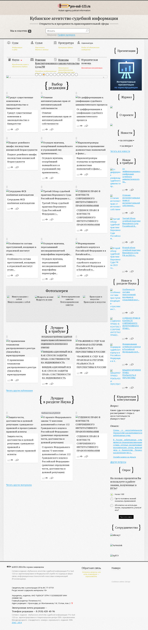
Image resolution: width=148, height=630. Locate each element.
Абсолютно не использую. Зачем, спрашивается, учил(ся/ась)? (128, 507)
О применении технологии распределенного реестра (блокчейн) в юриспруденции (21, 367)
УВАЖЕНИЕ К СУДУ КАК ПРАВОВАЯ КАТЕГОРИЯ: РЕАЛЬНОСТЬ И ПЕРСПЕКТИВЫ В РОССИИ (91, 362)
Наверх (116, 568)
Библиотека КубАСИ (51, 413)
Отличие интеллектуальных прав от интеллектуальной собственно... (131, 200)
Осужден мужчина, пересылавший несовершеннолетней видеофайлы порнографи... (54, 266)
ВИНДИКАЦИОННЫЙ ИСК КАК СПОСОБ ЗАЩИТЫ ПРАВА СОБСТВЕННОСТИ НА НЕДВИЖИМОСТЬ (56, 373)
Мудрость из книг (44, 299)
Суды (15, 42)
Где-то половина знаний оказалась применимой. (125, 499)
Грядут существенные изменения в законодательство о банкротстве (19, 118)
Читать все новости (120, 151)
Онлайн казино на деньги (124, 457)
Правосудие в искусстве (95, 302)
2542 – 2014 (17, 622)
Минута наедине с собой (19, 302)
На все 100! (119, 494)
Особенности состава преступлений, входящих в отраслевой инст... (130, 294)
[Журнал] (111, 106)
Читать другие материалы (19, 484)
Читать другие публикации (19, 390)
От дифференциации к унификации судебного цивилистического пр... (131, 175)
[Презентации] (126, 74)
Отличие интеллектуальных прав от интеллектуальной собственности (57, 118)
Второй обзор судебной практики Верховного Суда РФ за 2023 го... (131, 251)
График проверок (66, 34)
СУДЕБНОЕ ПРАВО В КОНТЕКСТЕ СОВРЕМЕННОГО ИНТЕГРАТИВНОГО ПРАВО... (131, 323)
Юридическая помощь (89, 61)
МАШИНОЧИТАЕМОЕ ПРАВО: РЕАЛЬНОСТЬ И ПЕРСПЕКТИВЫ (131, 374)
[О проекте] (111, 124)
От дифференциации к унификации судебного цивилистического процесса (90, 115)
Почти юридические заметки (69, 303)
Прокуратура (66, 42)
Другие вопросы (118, 462)
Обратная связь (91, 568)
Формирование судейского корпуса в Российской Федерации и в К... (131, 348)
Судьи (38, 42)
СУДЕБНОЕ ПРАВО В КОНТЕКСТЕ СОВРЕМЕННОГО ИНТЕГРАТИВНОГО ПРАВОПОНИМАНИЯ (88, 217)
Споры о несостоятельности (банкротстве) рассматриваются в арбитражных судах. (127, 433)
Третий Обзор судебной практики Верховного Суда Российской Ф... (131, 222)
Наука (15, 59)
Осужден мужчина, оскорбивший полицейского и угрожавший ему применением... (52, 165)
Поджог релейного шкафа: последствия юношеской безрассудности (22, 158)
